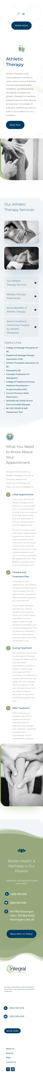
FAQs (8, 1057)
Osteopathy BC (13, 370)
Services (9, 1053)
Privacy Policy (8, 989)
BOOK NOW (21, 25)
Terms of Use (29, 987)
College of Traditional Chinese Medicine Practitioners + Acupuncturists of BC (20, 386)
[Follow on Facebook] (8, 1069)
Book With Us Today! (21, 934)
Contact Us (11, 1062)
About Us (10, 1048)
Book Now (15, 125)
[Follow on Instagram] (13, 1069)
